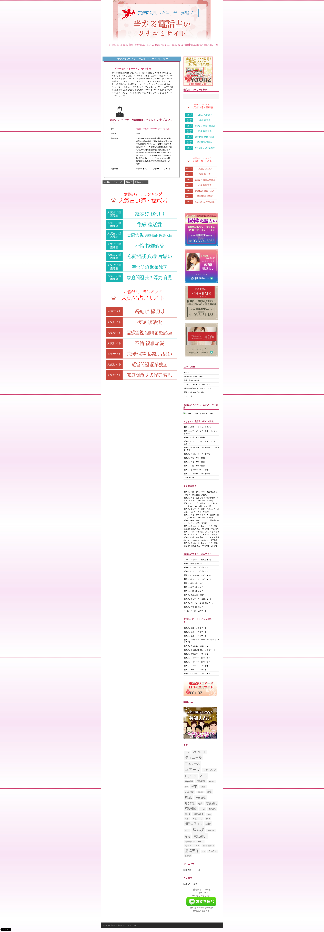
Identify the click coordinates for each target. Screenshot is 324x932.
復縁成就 (200, 797)
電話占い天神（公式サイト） (195, 607)
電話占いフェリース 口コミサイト (198, 657)
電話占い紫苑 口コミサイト (195, 635)
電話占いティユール (194, 841)
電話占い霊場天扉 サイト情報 (196, 469)
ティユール (193, 757)
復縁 (188, 797)
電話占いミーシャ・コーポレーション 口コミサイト (201, 640)
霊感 (203, 851)
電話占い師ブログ (196, 45)
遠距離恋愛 (210, 830)
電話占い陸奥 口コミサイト (195, 632)
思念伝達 (190, 803)
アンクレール (199, 751)
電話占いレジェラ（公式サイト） (197, 571)
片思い (187, 819)
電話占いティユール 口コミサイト (198, 661)
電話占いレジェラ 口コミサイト (197, 673)
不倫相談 (201, 781)
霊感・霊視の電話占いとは (194, 380)
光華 (194, 786)
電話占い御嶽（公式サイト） (195, 583)
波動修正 (199, 814)
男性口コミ (197, 818)
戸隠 (202, 808)
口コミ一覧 (188, 396)
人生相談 (211, 782)
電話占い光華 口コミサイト (195, 669)
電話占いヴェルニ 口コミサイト (197, 646)
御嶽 (209, 791)
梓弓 (187, 814)
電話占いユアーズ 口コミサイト (197, 665)
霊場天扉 (192, 850)
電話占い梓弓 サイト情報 (194, 461)
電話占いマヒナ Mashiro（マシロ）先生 (152, 128)
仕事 (186, 787)
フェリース (192, 763)
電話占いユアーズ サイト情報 (196, 431)
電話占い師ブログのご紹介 (194, 392)
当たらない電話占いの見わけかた (158, 45)
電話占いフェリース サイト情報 (197, 473)
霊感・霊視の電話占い (137, 45)
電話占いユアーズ (192, 845)
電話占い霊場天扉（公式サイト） (197, 595)
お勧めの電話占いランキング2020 (197, 388)
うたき (187, 752)
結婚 (208, 823)
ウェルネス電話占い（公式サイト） (198, 559)
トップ (108, 45)
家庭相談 (200, 792)
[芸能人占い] (200, 737)
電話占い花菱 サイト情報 (194, 437)
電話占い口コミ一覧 (211, 45)
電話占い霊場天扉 (208, 846)
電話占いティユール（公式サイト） (198, 579)
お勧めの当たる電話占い (120, 45)
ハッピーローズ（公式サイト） (196, 611)
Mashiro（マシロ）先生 (113, 182)
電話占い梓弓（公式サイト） (195, 587)
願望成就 (188, 856)
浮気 (209, 814)
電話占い (200, 836)
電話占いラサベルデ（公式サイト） (198, 575)
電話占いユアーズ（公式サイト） (197, 567)
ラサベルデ (209, 770)
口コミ (202, 787)
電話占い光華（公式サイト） (195, 563)
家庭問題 (189, 791)
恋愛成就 (211, 803)
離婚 (187, 836)
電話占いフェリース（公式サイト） (198, 599)
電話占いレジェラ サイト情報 (196, 441)
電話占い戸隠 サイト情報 (194, 465)
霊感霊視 (213, 851)
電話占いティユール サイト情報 (197, 454)
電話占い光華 (189, 427)
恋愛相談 (191, 808)
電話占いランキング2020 (180, 45)
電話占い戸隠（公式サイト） (195, 591)
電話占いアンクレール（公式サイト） (199, 603)
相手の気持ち (193, 823)
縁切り (187, 830)
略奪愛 (208, 819)
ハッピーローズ (190, 477)
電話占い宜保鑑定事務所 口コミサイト (199, 650)
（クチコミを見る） (204, 427)
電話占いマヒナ (141, 182)
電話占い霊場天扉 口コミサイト (197, 654)
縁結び (128, 182)
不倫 (203, 776)
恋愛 (200, 803)
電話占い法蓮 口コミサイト (195, 628)
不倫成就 (189, 781)
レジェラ (191, 776)
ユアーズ (192, 769)
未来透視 (212, 809)
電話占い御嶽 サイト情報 (194, 458)
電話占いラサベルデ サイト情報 (197, 447)
